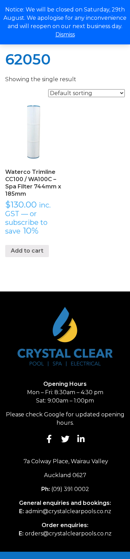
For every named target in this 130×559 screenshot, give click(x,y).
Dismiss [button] (65, 34)
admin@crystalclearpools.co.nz (68, 511)
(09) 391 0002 (70, 489)
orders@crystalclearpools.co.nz (68, 533)
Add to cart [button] (27, 250)
